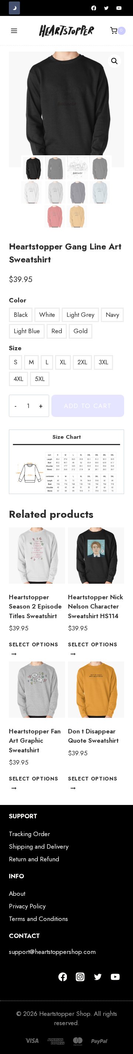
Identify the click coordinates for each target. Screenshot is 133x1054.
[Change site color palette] (14, 7)
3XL (103, 362)
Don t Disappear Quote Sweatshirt (93, 736)
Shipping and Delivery (38, 846)
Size (15, 348)
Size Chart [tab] (66, 437)
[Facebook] (94, 8)
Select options (33, 644)
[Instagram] (80, 977)
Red (56, 331)
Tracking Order (29, 833)
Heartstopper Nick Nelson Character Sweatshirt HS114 (95, 606)
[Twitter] (106, 8)
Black (21, 314)
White (47, 314)
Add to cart (88, 405)
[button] (114, 61)
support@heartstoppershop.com (52, 951)
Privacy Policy (27, 906)
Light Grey (80, 314)
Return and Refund (34, 859)
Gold (81, 331)
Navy (112, 314)
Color (17, 300)
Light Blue (27, 331)
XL (63, 362)
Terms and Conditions (38, 918)
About (17, 893)
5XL (40, 378)
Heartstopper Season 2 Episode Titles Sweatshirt (35, 606)
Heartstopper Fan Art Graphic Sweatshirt (35, 741)
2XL (82, 362)
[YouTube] (119, 8)
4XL (18, 378)
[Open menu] (14, 30)
